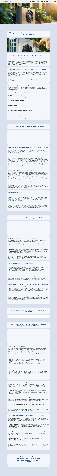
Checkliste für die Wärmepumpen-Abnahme (17, 422)
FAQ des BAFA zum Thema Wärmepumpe (37, 290)
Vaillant (33, 372)
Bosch (37, 372)
